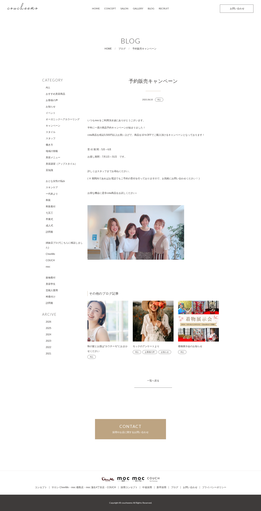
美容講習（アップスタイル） (61, 164)
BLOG (151, 8)
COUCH (50, 260)
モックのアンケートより (146, 346)
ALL (48, 87)
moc (48, 266)
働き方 (49, 144)
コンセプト (41, 487)
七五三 (49, 213)
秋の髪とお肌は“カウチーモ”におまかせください (107, 348)
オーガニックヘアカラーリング (63, 119)
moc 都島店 (77, 487)
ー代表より (52, 193)
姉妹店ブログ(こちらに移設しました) (64, 245)
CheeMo (50, 254)
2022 (48, 347)
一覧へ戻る (153, 380)
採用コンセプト (129, 487)
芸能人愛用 (52, 290)
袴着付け (50, 296)
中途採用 (147, 487)
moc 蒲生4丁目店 (95, 487)
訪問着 (49, 232)
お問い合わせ (190, 487)
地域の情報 (52, 151)
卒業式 (49, 219)
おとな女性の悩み (55, 181)
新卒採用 (161, 487)
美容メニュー (53, 157)
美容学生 (50, 284)
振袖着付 (50, 277)
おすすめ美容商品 (55, 94)
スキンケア (52, 187)
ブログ (122, 48)
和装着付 (50, 206)
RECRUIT (164, 8)
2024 (48, 334)
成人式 (49, 225)
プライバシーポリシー (214, 487)
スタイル (50, 132)
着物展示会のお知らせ (190, 346)
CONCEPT (110, 8)
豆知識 (49, 170)
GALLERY (138, 8)
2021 (48, 353)
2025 (48, 328)
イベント (50, 113)
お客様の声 (52, 100)
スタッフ (50, 138)
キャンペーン (53, 125)
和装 (48, 200)
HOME (96, 8)
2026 (48, 321)
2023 (48, 341)
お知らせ (50, 106)
